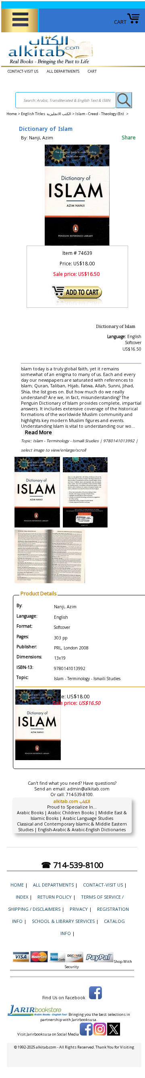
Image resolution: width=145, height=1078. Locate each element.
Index (22, 897)
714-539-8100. (80, 794)
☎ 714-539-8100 (72, 864)
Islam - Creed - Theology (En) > (101, 113)
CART (120, 22)
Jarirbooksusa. (84, 1019)
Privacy (79, 909)
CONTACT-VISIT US (23, 71)
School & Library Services (63, 921)
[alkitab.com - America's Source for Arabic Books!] (48, 64)
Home (11, 113)
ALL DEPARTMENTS (63, 71)
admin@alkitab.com (88, 789)
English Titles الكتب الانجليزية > (48, 113)
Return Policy (54, 897)
